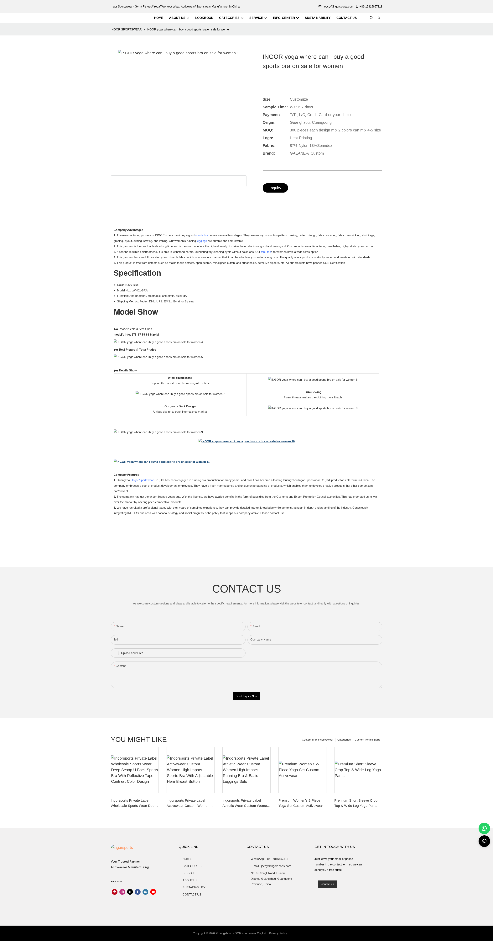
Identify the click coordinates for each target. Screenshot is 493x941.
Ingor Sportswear (143, 480)
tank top (266, 251)
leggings (202, 240)
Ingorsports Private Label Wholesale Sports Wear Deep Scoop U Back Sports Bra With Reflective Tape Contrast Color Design (134, 803)
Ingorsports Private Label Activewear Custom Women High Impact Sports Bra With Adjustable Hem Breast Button (190, 803)
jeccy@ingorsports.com (339, 6)
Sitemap (295, 933)
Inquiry (275, 188)
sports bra (201, 235)
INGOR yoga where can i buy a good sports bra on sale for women (188, 29)
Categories (344, 739)
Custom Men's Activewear (317, 739)
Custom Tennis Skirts (367, 739)
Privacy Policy (278, 933)
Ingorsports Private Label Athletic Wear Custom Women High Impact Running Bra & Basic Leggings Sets (245, 803)
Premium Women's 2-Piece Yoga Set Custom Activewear (300, 803)
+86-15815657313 (371, 6)
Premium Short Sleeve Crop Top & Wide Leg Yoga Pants (355, 803)
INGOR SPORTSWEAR (126, 29)
